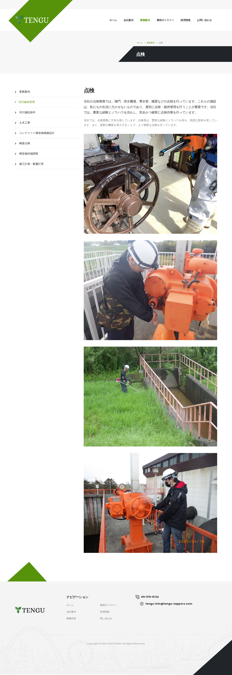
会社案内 (128, 20)
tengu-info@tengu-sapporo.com (168, 604)
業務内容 (71, 618)
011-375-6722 (150, 597)
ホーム (113, 20)
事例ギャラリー (165, 20)
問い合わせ (106, 618)
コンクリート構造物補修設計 (36, 133)
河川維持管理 (26, 102)
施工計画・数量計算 (31, 164)
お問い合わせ (204, 20)
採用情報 (185, 20)
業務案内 (145, 20)
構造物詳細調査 (28, 153)
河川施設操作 (27, 112)
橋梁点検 (24, 143)
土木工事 (24, 122)
